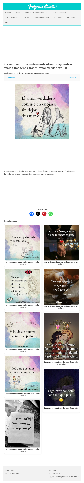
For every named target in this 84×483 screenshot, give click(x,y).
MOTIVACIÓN (71, 18)
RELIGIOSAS (58, 18)
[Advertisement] (42, 41)
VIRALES (7, 22)
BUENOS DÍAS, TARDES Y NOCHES (36, 13)
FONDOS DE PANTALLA (41, 18)
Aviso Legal (9, 470)
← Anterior (10, 78)
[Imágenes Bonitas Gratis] (42, 10)
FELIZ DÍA (26, 18)
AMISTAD (8, 13)
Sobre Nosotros (54, 473)
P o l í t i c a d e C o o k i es (12, 473)
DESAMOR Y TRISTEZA (59, 13)
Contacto (52, 470)
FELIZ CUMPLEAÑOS (11, 18)
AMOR (18, 13)
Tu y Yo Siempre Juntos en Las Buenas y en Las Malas (31, 73)
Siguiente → (73, 78)
